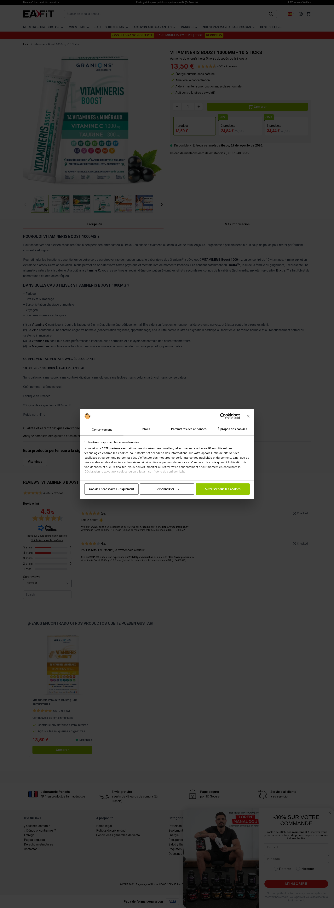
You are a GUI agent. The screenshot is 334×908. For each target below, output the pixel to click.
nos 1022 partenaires (111, 448)
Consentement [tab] (102, 429)
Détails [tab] (145, 429)
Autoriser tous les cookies (223, 489)
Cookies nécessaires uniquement (111, 489)
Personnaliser (164, 489)
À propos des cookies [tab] (232, 429)
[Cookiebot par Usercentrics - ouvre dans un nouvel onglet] (223, 416)
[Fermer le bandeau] (248, 416)
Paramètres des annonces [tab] (188, 429)
